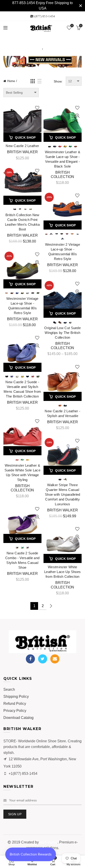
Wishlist (72, 25)
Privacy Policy (14, 711)
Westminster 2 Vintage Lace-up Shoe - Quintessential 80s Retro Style (62, 252)
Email (54, 658)
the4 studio (48, 842)
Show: (58, 81)
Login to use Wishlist (37, 108)
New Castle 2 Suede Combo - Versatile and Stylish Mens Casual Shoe (22, 560)
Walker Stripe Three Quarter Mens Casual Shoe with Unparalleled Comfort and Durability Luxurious (62, 494)
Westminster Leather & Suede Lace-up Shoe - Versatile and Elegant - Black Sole (62, 159)
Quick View (37, 116)
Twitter (42, 658)
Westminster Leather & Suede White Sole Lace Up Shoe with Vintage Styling (22, 472)
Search (9, 689)
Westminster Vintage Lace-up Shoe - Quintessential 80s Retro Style (22, 306)
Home (11, 81)
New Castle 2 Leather (22, 146)
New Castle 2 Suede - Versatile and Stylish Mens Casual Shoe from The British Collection (22, 389)
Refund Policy (14, 703)
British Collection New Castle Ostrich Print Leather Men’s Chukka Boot (22, 222)
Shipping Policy (16, 696)
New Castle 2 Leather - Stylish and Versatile (62, 413)
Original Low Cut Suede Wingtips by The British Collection (62, 332)
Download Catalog (18, 718)
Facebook (30, 658)
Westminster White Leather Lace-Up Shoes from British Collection (62, 571)
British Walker (22, 152)
